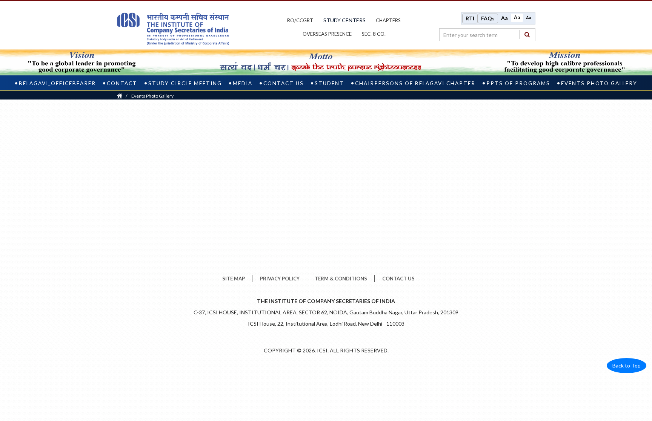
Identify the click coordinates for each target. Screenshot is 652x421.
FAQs (488, 18)
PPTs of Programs (518, 83)
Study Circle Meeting (185, 83)
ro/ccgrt (300, 20)
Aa (504, 18)
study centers (344, 20)
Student (329, 83)
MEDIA (242, 83)
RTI (470, 18)
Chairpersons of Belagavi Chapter (415, 83)
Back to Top (626, 365)
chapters (388, 20)
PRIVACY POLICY (280, 279)
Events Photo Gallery (599, 83)
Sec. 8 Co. (374, 34)
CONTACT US (398, 279)
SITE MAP (233, 279)
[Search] (527, 34)
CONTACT (122, 83)
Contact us (283, 83)
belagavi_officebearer (57, 83)
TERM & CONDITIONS (341, 279)
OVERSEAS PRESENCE (327, 34)
